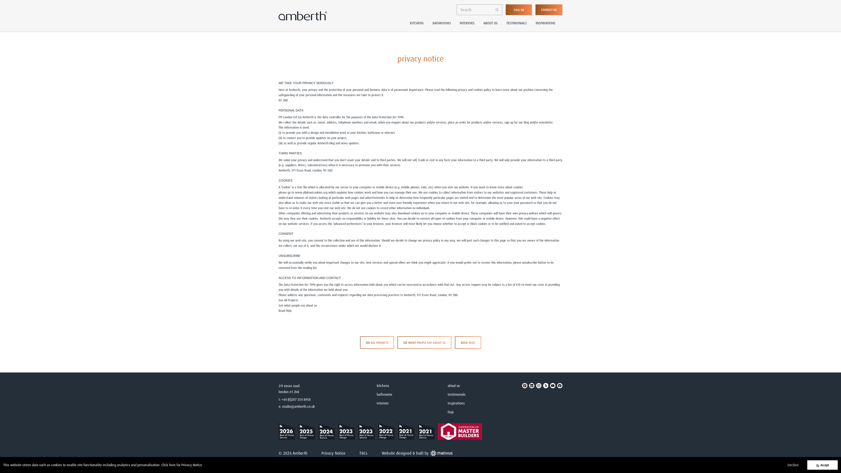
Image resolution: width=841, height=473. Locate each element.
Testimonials (516, 23)
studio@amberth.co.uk (298, 406)
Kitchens (417, 23)
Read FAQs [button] (468, 342)
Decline (793, 465)
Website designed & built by (405, 453)
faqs (451, 412)
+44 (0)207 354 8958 (296, 399)
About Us (490, 23)
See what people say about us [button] (424, 342)
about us (454, 385)
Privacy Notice (333, 453)
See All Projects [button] (377, 342)
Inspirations (545, 23)
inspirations (456, 403)
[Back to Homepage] (289, 431)
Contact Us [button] (549, 10)
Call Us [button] (519, 10)
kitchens (383, 385)
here (172, 465)
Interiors (467, 23)
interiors (383, 403)
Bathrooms (442, 23)
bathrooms (384, 394)
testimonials (457, 394)
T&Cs (363, 453)
